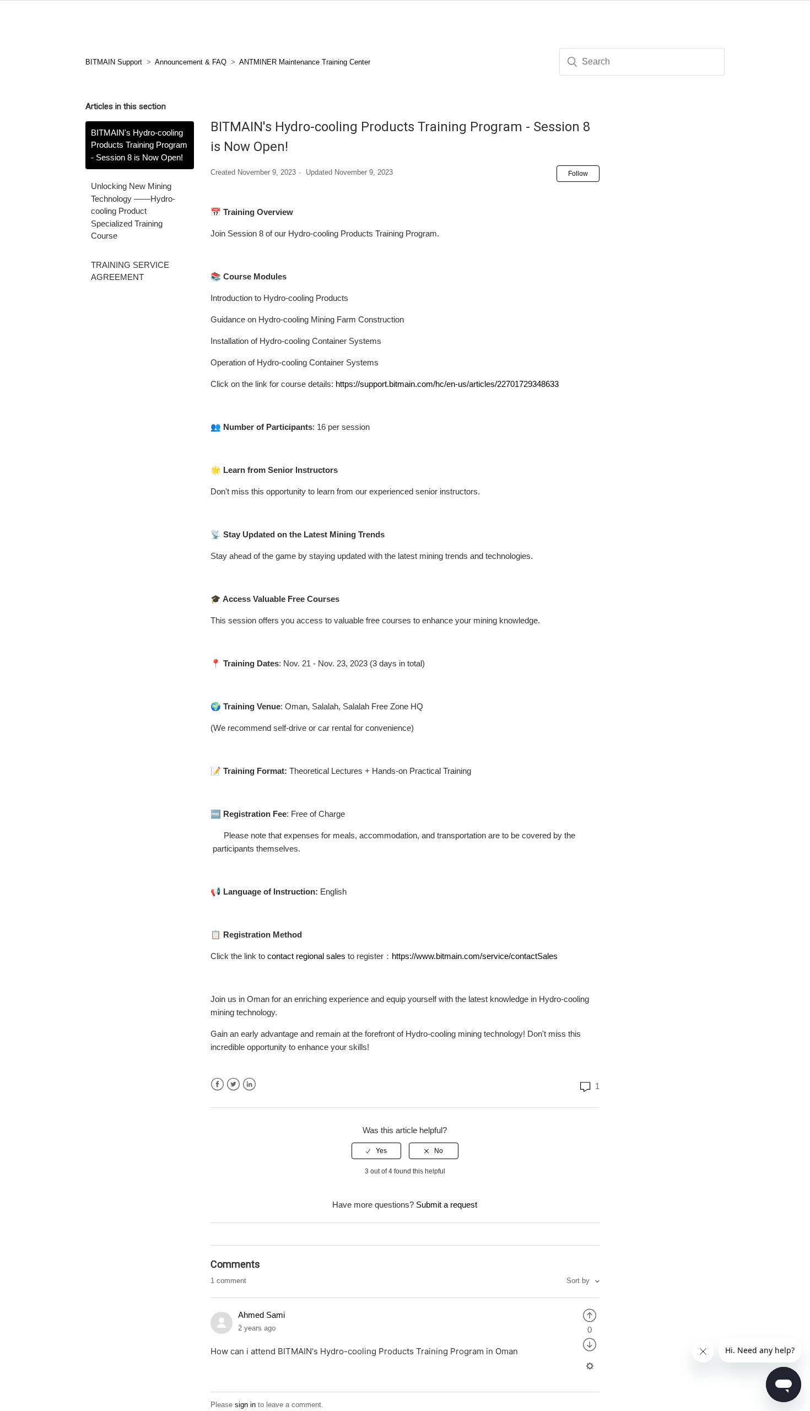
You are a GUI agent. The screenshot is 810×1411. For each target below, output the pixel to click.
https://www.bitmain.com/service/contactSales (475, 956)
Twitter (233, 1084)
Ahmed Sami (261, 1315)
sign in (245, 1405)
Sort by (579, 1281)
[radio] (376, 1151)
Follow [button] (578, 173)
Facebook (217, 1084)
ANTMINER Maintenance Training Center (304, 62)
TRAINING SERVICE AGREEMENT (130, 271)
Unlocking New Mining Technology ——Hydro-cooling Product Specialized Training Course (133, 210)
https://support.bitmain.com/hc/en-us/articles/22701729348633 (447, 384)
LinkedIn (249, 1084)
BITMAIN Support (113, 62)
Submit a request (446, 1204)
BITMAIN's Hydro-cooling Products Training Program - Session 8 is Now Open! (139, 145)
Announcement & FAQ (190, 62)
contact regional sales (306, 956)
